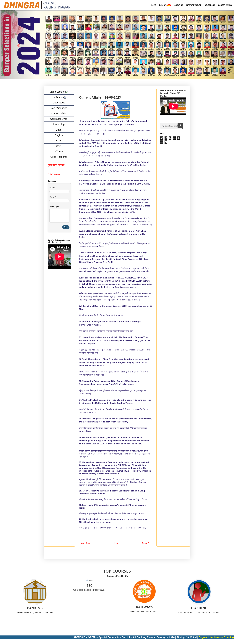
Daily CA (162, 5)
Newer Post (85, 543)
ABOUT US (178, 5)
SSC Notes (54, 174)
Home (116, 543)
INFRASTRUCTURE (193, 5)
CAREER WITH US (225, 5)
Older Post (147, 543)
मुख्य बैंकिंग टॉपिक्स (56, 165)
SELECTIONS (210, 5)
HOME (153, 5)
